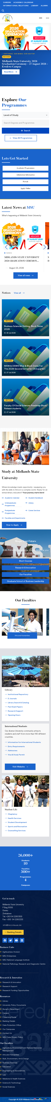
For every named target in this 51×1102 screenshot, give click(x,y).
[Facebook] (4, 940)
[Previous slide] (7, 36)
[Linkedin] (22, 940)
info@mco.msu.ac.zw (12, 925)
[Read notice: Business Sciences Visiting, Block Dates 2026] (25, 317)
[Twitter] (10, 940)
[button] (21, 138)
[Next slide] (44, 36)
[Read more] (22, 223)
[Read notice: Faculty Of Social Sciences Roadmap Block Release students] (25, 397)
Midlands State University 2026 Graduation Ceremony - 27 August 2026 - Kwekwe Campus (25, 64)
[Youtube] (16, 940)
